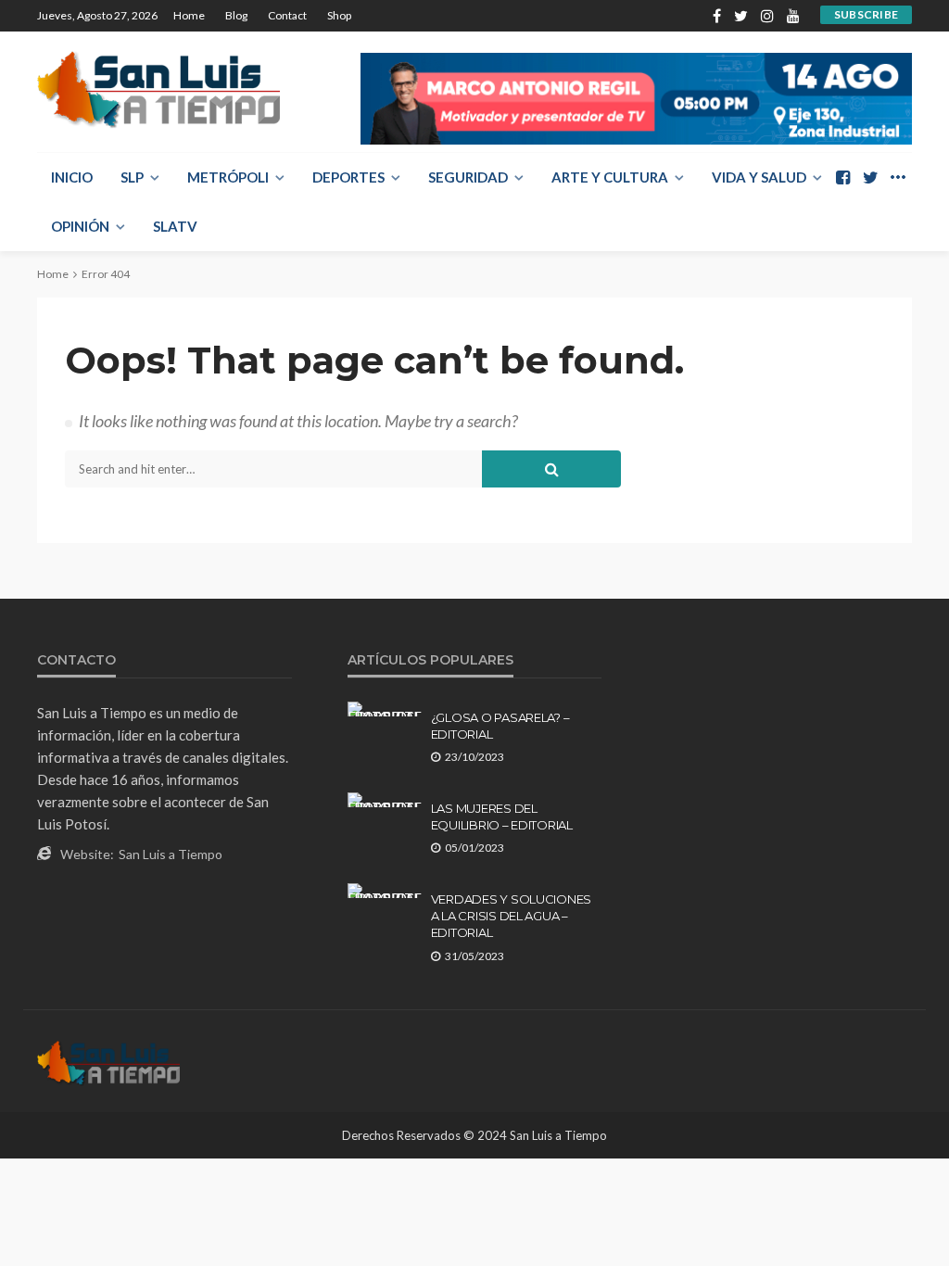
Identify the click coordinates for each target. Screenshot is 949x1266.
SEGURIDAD (468, 177)
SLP (132, 177)
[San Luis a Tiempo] (158, 89)
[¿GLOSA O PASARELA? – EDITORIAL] (385, 709)
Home (189, 15)
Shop (339, 15)
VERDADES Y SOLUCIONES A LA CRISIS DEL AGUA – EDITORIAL (511, 916)
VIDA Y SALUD (759, 177)
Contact (287, 15)
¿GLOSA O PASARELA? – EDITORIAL (500, 725)
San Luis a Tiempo (170, 854)
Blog (236, 15)
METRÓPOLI (228, 177)
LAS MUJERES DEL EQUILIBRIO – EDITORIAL (502, 816)
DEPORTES (348, 177)
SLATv (175, 226)
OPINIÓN (80, 226)
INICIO (72, 177)
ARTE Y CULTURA (609, 177)
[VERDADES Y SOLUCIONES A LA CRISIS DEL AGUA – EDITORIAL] (385, 890)
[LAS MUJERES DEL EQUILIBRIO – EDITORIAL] (385, 799)
